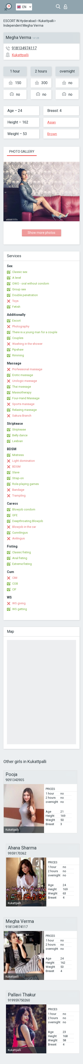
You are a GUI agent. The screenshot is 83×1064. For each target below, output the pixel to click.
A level (16, 277)
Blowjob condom (23, 509)
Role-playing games (25, 484)
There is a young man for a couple (34, 332)
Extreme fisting (22, 564)
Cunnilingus (20, 532)
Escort (16, 320)
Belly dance (19, 435)
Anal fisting (19, 558)
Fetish (16, 306)
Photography (20, 326)
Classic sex (19, 272)
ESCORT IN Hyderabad (19, 21)
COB (15, 583)
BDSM (16, 466)
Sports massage (23, 404)
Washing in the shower (27, 343)
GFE (15, 515)
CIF (14, 589)
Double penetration (25, 295)
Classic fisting (21, 552)
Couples (17, 338)
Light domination (23, 460)
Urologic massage (24, 381)
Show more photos (41, 232)
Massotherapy (21, 392)
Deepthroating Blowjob (27, 521)
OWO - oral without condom (30, 283)
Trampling (19, 495)
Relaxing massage (24, 410)
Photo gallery (21, 151)
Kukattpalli (46, 21)
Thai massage (21, 386)
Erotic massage (22, 375)
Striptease (19, 429)
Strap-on (18, 478)
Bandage (18, 489)
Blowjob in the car (24, 527)
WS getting (19, 609)
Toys (15, 301)
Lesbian (17, 441)
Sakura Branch (21, 415)
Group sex (19, 289)
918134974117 (24, 48)
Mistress (18, 455)
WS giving (19, 603)
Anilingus (18, 538)
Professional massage (27, 369)
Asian (51, 122)
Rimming (18, 355)
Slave (15, 472)
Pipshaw (18, 349)
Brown (52, 134)
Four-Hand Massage (25, 398)
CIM (14, 578)
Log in (66, 5)
